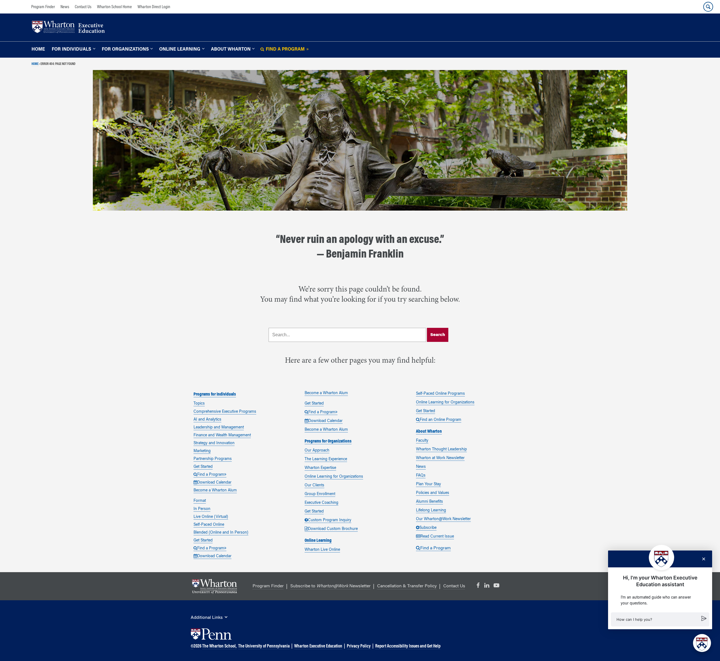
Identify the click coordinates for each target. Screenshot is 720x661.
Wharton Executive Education (318, 646)
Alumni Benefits (429, 502)
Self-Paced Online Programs (440, 394)
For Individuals (71, 49)
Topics (199, 404)
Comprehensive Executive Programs (225, 412)
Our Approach (317, 451)
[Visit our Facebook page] (478, 585)
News (64, 7)
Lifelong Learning (431, 511)
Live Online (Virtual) (211, 517)
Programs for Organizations (328, 441)
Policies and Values (432, 493)
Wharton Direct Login (154, 7)
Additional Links (207, 617)
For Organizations (125, 49)
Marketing (202, 451)
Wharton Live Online (322, 550)
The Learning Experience (326, 459)
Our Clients (314, 486)
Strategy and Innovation (214, 443)
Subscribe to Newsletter (330, 586)
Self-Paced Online (209, 525)
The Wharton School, (219, 646)
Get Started (203, 467)
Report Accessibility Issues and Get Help (407, 646)
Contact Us (83, 7)
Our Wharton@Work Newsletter (443, 519)
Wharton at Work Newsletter (440, 458)
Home (38, 49)
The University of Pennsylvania (264, 646)
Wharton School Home (114, 7)
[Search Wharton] (708, 7)
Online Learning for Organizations (334, 477)
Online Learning (179, 49)
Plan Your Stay (428, 484)
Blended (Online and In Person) (221, 533)
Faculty (422, 441)
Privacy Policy (359, 646)
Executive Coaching (321, 503)
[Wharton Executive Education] (71, 27)
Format (200, 501)
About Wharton (231, 49)
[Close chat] (703, 559)
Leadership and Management (219, 428)
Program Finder (43, 7)
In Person (202, 509)
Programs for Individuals (215, 394)
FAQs (421, 476)
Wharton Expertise (320, 468)
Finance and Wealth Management (222, 435)
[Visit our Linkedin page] (486, 585)
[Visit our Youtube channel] (496, 585)
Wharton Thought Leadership (441, 450)
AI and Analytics (207, 420)
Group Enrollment (320, 494)
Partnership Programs (213, 459)
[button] (660, 619)
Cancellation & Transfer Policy (407, 586)
